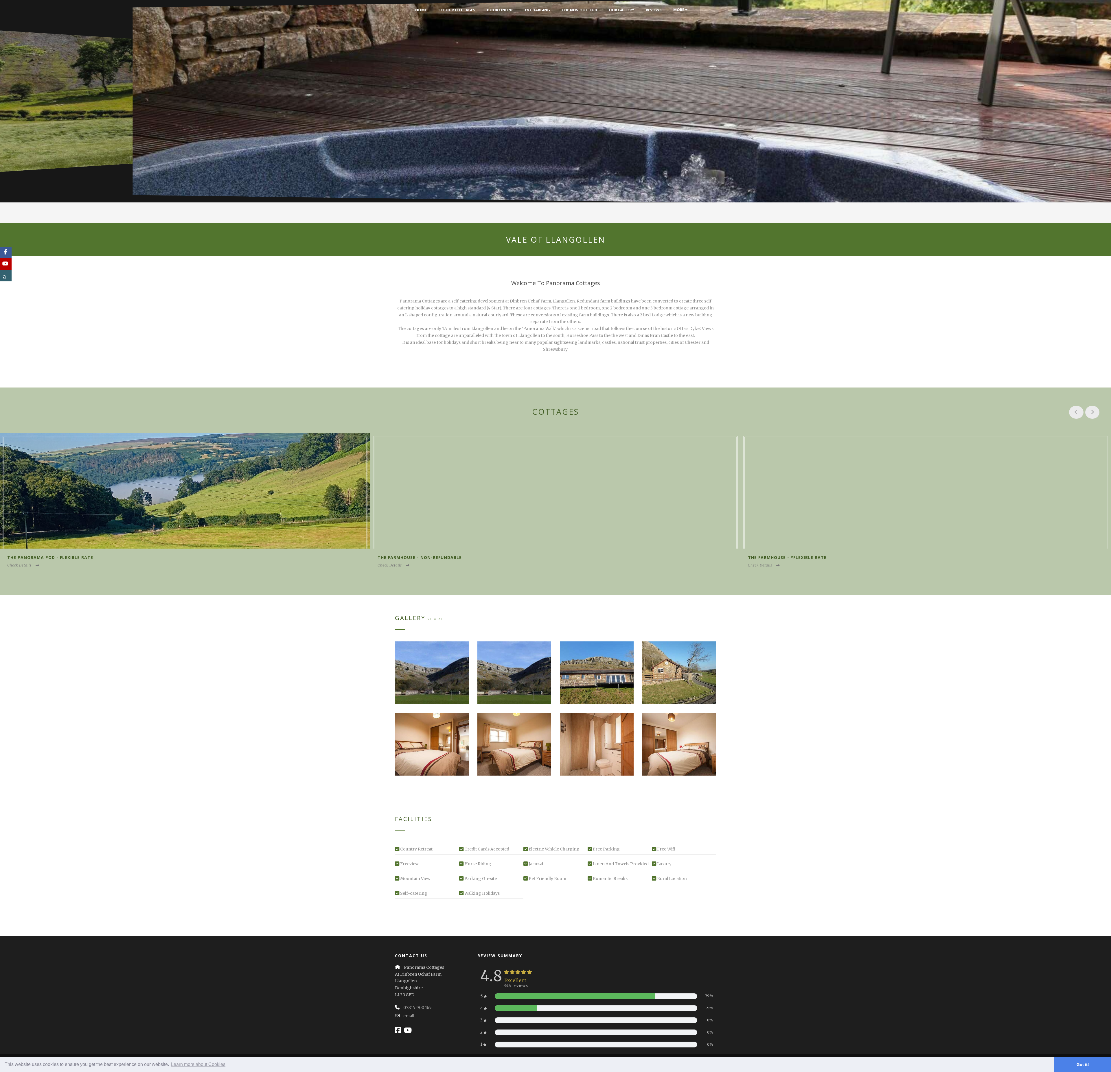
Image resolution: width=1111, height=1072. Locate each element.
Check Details (19, 565)
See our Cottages (456, 9)
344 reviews (516, 985)
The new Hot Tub (579, 9)
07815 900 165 (417, 1007)
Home (421, 9)
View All (437, 619)
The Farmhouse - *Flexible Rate (417, 557)
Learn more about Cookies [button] (198, 1064)
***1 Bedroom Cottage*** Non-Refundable (802, 557)
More (679, 9)
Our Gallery (621, 9)
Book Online (500, 9)
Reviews (654, 9)
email (408, 1016)
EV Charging (537, 9)
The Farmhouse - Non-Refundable (49, 557)
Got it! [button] (1083, 1064)
